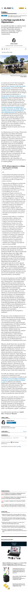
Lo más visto (4, 511)
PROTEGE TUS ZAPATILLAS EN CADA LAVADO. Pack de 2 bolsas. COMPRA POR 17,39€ (19, 585)
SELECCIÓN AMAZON (14, 544)
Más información (4, 443)
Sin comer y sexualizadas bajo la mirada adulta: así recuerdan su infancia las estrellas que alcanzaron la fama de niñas (14, 530)
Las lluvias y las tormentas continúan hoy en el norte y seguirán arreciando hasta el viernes (13, 494)
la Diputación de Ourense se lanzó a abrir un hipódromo (13, 95)
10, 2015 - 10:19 (18, 45)
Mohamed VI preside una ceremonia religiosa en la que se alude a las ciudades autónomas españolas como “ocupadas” (14, 515)
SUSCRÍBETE (21, 8)
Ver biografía (10, 422)
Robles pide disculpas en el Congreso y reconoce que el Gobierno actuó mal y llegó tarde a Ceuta (13, 523)
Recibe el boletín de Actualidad (9, 427)
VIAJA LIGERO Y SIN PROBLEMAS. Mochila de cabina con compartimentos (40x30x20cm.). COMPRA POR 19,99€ (19, 578)
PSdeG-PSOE (15, 437)
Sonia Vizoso (14, 43)
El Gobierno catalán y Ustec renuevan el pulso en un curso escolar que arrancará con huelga (13, 498)
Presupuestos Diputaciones (6, 437)
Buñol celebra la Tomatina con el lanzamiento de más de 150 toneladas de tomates (17, 16)
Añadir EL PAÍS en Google (7, 52)
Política (4, 12)
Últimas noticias (5, 490)
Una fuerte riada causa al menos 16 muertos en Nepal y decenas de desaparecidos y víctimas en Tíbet (13, 505)
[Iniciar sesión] (26, 8)
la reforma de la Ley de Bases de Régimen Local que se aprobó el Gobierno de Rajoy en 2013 (13, 380)
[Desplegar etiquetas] (26, 438)
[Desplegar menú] (2, 8)
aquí (20, 446)
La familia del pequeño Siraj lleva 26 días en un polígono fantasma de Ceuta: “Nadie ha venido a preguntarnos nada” (14, 526)
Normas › (25, 431)
